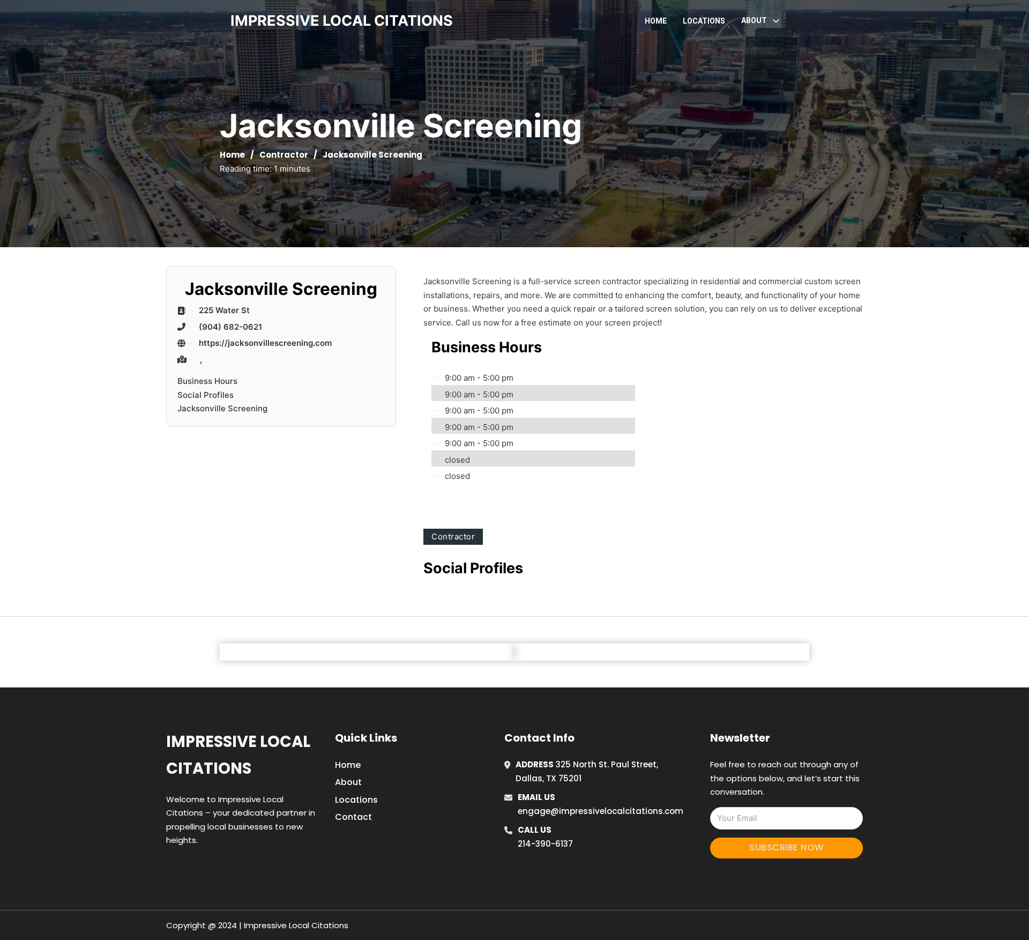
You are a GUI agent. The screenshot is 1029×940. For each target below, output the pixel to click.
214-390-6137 (545, 843)
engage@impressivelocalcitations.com (600, 811)
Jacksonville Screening (222, 408)
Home (656, 21)
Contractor (283, 154)
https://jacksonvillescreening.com (265, 343)
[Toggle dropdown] (776, 21)
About (348, 782)
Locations (704, 21)
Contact (353, 817)
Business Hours (207, 381)
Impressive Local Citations (238, 755)
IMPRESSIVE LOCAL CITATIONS (341, 20)
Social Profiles (205, 395)
